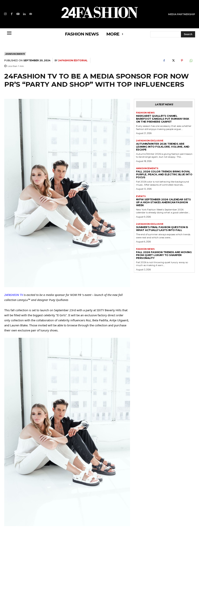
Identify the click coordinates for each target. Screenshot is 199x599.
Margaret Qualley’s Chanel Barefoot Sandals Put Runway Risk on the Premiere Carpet (162, 118)
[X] (173, 60)
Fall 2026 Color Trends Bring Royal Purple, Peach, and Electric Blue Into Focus (164, 174)
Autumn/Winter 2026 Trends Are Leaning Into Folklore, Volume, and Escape (162, 146)
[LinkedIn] (24, 14)
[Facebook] (12, 14)
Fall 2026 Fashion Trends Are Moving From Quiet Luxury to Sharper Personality (164, 255)
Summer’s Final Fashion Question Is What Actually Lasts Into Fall (162, 229)
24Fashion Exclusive (149, 140)
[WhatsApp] (191, 60)
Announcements (14, 53)
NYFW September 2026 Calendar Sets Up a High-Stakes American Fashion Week (163, 202)
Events (141, 196)
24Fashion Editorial (73, 60)
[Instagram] (5, 14)
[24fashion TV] (99, 12)
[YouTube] (18, 14)
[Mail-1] (30, 14)
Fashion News (145, 113)
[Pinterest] (182, 60)
